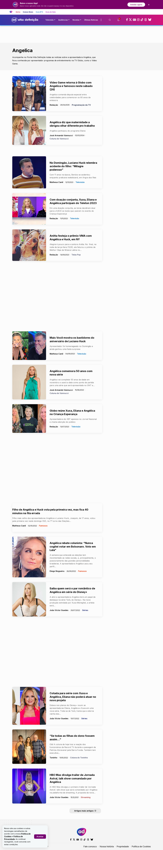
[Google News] (134, 20)
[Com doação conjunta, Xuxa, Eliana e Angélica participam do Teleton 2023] (29, 209)
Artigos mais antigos (84, 811)
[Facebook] (127, 20)
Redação (54, 105)
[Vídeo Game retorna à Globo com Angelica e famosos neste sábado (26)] (29, 93)
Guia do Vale (50, 12)
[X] (130, 20)
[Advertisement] (81, 33)
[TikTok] (142, 20)
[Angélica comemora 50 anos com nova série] (29, 382)
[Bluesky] (150, 20)
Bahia (18, 12)
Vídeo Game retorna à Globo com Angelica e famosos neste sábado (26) (71, 86)
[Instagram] (138, 20)
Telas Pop (76, 254)
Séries (85, 610)
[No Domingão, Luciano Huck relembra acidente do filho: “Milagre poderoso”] (29, 172)
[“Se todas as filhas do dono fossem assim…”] (29, 746)
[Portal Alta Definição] (81, 832)
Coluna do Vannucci (59, 138)
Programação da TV (81, 105)
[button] (40, 836)
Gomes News (28, 12)
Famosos (43, 525)
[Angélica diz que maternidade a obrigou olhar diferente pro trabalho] (29, 130)
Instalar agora (136, 5)
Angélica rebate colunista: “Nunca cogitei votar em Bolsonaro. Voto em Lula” (73, 546)
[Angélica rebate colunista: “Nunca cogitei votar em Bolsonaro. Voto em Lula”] (29, 557)
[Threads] (146, 20)
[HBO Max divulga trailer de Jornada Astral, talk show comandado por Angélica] (29, 786)
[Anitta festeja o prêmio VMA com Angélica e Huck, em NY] (29, 245)
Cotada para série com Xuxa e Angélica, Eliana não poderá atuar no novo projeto (73, 697)
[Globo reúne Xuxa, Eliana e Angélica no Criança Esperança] (29, 418)
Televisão (80, 182)
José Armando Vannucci (61, 135)
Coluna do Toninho (79, 757)
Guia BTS (39, 12)
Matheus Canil (56, 182)
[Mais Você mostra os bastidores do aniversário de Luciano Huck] (29, 345)
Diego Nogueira (57, 571)
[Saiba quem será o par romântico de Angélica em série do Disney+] (29, 599)
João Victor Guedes (59, 610)
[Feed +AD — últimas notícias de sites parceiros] (12, 11)
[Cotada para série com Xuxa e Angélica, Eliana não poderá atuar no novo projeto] (29, 706)
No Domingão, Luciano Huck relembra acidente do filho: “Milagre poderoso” (73, 166)
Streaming (85, 797)
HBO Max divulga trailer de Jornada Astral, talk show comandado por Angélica (72, 778)
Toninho (53, 757)
